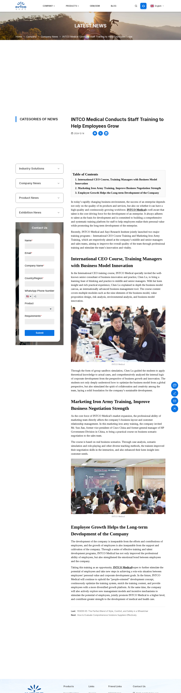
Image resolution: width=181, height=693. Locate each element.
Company (31, 36)
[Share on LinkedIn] (106, 133)
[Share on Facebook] (95, 133)
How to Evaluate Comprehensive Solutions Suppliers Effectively (107, 615)
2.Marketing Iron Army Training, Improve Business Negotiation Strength (118, 188)
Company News (49, 36)
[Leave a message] (174, 393)
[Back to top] (174, 408)
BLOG (113, 6)
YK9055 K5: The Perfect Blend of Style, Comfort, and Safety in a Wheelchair (112, 611)
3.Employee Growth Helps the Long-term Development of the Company (117, 192)
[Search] (136, 6)
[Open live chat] (174, 385)
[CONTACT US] (143, 6)
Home (19, 36)
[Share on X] (100, 133)
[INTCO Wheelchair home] (21, 6)
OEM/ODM (95, 6)
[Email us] (174, 400)
